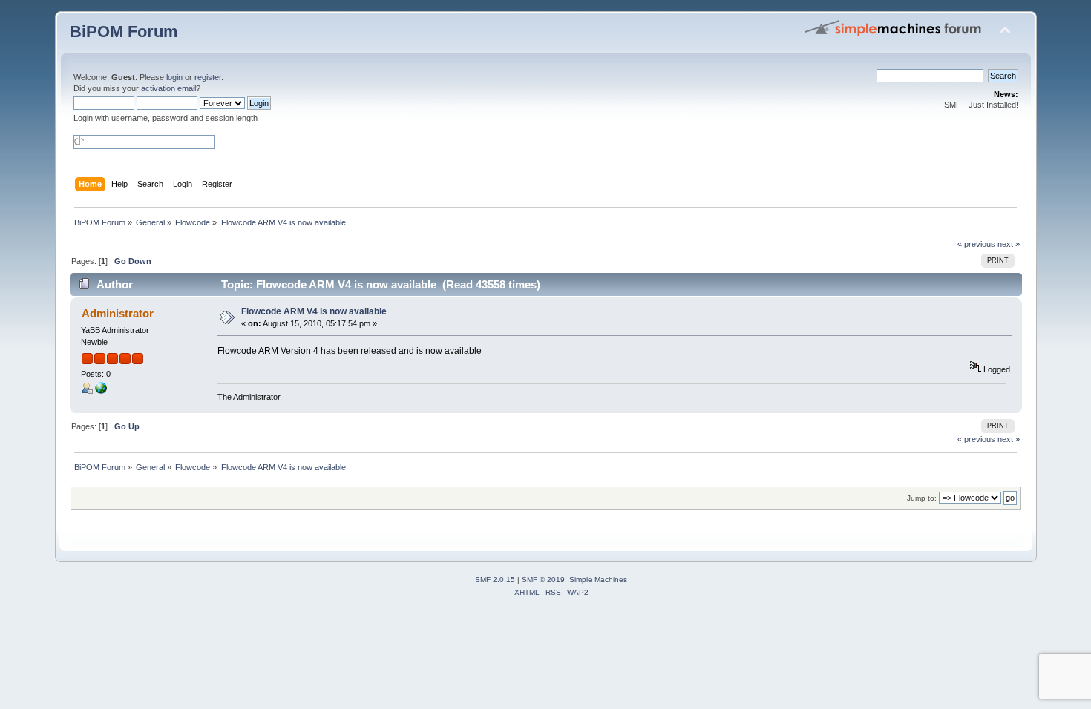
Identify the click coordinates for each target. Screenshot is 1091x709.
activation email (168, 88)
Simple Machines (598, 580)
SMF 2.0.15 (495, 580)
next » (1008, 244)
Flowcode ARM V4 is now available (314, 311)
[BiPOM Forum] (101, 390)
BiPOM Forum (124, 31)
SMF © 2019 (543, 580)
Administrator (118, 313)
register (207, 77)
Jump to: (922, 498)
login (174, 77)
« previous (976, 244)
